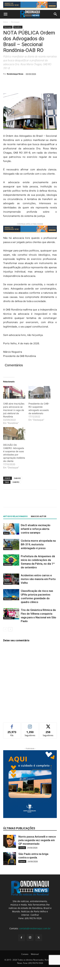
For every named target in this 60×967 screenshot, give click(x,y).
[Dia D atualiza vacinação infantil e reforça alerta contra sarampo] (11, 529)
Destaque (15, 22)
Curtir (12, 725)
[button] (5, 14)
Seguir (30, 725)
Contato (24, 954)
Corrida (22, 847)
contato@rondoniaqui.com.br (35, 928)
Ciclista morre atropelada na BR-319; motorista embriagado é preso (38, 544)
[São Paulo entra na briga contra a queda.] (9, 858)
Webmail (35, 954)
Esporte (22, 861)
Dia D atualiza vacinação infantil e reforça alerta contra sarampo (35, 529)
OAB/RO (15, 482)
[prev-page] (5, 629)
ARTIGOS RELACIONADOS (15, 516)
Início (5, 22)
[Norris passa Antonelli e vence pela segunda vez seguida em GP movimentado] (9, 841)
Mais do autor (38, 516)
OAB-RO (17, 478)
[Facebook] (6, 86)
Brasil (6, 533)
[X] (14, 86)
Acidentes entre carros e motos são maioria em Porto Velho (38, 579)
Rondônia (17, 27)
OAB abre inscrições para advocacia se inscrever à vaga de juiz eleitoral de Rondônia (13, 410)
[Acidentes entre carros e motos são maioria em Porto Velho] (11, 579)
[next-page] (10, 629)
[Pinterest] (21, 86)
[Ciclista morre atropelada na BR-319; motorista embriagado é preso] (11, 544)
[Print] (43, 86)
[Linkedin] (36, 86)
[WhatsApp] (28, 86)
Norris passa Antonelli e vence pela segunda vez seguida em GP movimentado (37, 840)
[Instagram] (30, 937)
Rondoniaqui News (15, 74)
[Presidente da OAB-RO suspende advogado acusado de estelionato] (39, 392)
